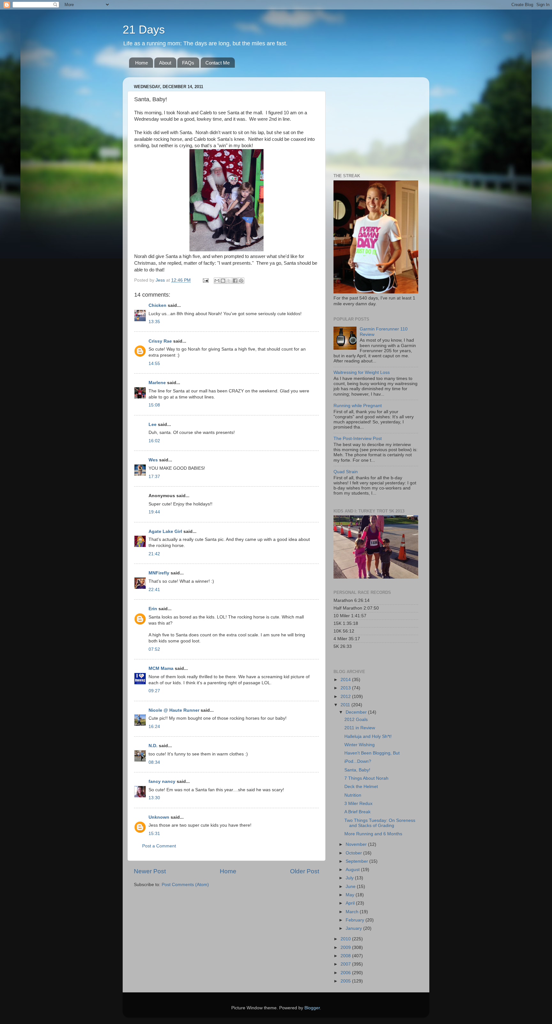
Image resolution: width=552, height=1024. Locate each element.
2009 (346, 947)
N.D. (153, 745)
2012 (346, 696)
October (354, 853)
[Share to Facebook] (235, 280)
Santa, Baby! (357, 770)
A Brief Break (357, 811)
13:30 (154, 797)
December (357, 712)
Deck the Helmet (361, 786)
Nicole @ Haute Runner (174, 710)
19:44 (154, 512)
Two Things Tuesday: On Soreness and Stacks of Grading (379, 823)
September (357, 861)
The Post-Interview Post (358, 438)
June (351, 886)
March (353, 911)
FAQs (188, 62)
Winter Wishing (359, 744)
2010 (346, 939)
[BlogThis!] (223, 280)
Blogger (312, 1007)
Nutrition (352, 795)
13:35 (154, 321)
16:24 (154, 726)
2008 (346, 955)
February (355, 920)
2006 (346, 972)
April (351, 903)
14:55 (154, 363)
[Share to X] (229, 280)
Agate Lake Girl (165, 531)
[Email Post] (205, 280)
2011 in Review (359, 727)
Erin (153, 608)
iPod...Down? (357, 761)
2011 (346, 704)
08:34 (154, 762)
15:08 (154, 405)
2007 (346, 964)
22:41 (154, 589)
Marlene (157, 382)
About (165, 62)
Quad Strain (346, 471)
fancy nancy (162, 781)
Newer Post (150, 871)
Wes (153, 460)
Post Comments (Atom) (185, 884)
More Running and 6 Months (373, 833)
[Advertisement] (373, 122)
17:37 (154, 476)
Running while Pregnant (358, 405)
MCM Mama (161, 668)
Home (141, 62)
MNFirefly (159, 573)
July (350, 878)
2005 (346, 981)
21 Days (144, 29)
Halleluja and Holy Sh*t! (368, 736)
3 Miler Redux (358, 803)
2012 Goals (356, 719)
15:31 (154, 833)
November (357, 844)
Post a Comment (159, 846)
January (354, 928)
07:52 (154, 649)
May (351, 894)
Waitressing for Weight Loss (362, 372)
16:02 (154, 440)
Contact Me (217, 62)
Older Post (304, 871)
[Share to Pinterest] (241, 280)
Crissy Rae (160, 341)
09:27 (154, 690)
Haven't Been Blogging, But (372, 753)
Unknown (159, 817)
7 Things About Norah (366, 778)
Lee (153, 424)
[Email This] (217, 280)
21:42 (154, 553)
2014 (346, 679)
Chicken (157, 305)
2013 (346, 688)
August (353, 869)
